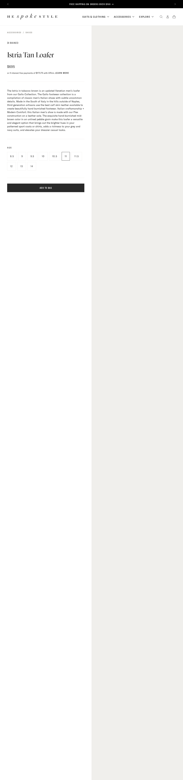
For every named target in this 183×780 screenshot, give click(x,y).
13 (21, 166)
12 (11, 166)
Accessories (122, 16)
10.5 (54, 156)
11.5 (76, 156)
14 (32, 166)
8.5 (12, 156)
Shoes (29, 32)
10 (43, 156)
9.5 (32, 156)
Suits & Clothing (93, 16)
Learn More (62, 73)
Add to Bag (46, 187)
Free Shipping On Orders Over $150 (90, 4)
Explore (144, 16)
